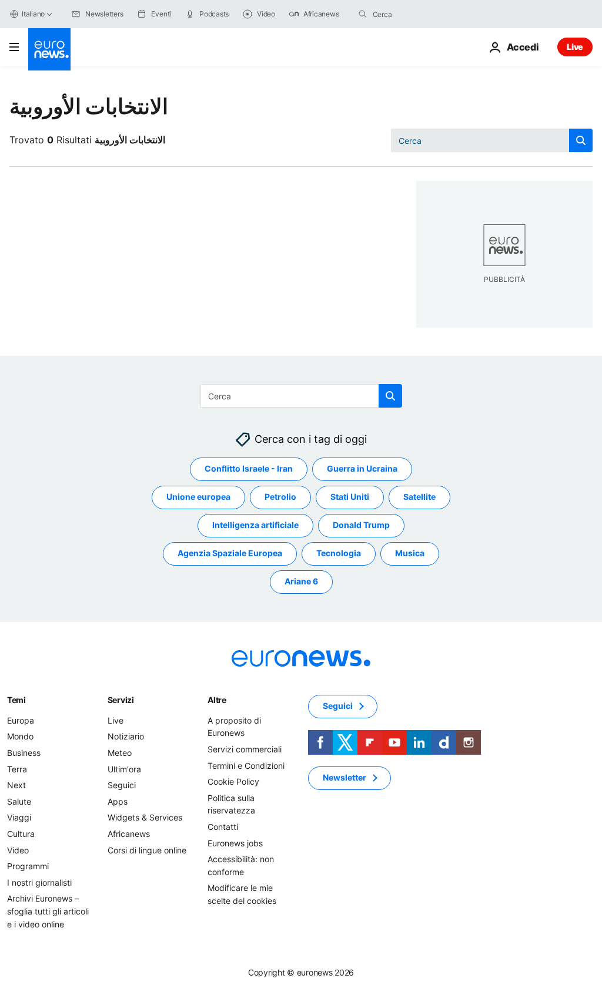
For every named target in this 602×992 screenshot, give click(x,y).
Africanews (129, 834)
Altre (217, 700)
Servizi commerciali (245, 749)
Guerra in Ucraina (362, 469)
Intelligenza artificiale (255, 525)
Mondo (20, 737)
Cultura (21, 834)
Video (18, 850)
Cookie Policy (233, 781)
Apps (118, 801)
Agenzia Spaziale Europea (230, 554)
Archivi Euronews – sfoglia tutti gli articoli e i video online (48, 911)
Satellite (419, 497)
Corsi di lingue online (147, 850)
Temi (16, 700)
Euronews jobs (235, 843)
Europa (20, 720)
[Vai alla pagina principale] (49, 49)
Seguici (122, 785)
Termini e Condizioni (246, 766)
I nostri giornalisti (39, 882)
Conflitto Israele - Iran (249, 469)
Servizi (121, 700)
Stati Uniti (349, 497)
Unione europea (198, 497)
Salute (19, 801)
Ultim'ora (124, 769)
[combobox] (422, 14)
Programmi (28, 866)
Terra (17, 769)
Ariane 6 (301, 582)
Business (24, 753)
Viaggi (19, 818)
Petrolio (280, 497)
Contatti (223, 827)
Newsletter (344, 778)
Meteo (120, 753)
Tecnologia (338, 554)
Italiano (33, 13)
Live (575, 47)
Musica (409, 554)
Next (16, 785)
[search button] (362, 14)
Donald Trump (361, 525)
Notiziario (126, 737)
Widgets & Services (145, 818)
